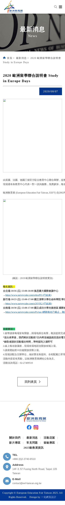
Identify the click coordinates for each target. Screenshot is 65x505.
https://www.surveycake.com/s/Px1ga (23, 312)
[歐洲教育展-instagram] (36, 428)
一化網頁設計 (48, 497)
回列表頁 (31, 381)
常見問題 (32, 442)
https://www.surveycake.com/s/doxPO (23, 295)
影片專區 (15, 442)
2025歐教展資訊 (34, 447)
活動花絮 (49, 437)
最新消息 (21, 58)
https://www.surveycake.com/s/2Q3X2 (23, 303)
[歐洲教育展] (13, 6)
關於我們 (15, 437)
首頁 (9, 58)
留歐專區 (49, 442)
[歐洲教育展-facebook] (29, 428)
